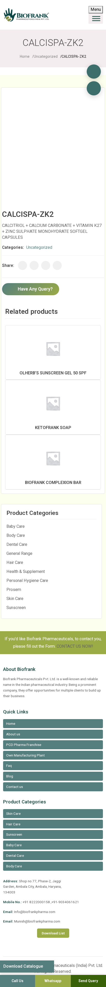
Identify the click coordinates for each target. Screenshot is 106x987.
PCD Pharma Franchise (23, 745)
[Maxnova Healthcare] (94, 88)
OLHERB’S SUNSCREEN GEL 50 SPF (53, 373)
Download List (53, 933)
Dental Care (16, 544)
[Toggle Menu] (96, 18)
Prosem (13, 589)
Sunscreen (16, 607)
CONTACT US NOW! (75, 646)
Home (25, 56)
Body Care (15, 535)
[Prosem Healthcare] (94, 71)
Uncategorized (46, 56)
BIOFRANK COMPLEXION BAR (53, 482)
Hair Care (14, 562)
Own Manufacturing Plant (25, 755)
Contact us (14, 787)
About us (13, 734)
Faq (9, 765)
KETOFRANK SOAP (53, 427)
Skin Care (14, 598)
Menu (96, 9)
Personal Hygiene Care (27, 580)
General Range (19, 553)
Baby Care (15, 526)
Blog (9, 776)
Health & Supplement (25, 571)
